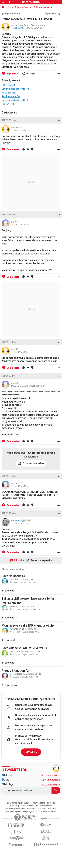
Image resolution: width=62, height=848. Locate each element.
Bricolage (8, 784)
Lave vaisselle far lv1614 (15, 100)
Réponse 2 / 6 (9, 214)
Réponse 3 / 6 (9, 342)
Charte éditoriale (39, 803)
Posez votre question (33, 463)
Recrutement (46, 806)
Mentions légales (13, 811)
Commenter (12, 149)
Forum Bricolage (25, 7)
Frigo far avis (9, 92)
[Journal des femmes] (16, 825)
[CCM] (45, 825)
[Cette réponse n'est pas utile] (33, 149)
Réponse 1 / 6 (9, 120)
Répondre (19, 560)
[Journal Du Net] (16, 832)
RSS (37, 806)
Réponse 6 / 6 (9, 513)
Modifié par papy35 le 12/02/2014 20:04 (28, 386)
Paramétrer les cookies (36, 809)
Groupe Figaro (28, 811)
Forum (10, 7)
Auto (6, 779)
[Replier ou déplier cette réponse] (58, 120)
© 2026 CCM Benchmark (46, 811)
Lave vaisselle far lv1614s (15, 88)
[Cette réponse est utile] (23, 149)
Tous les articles (26, 806)
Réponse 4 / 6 (9, 376)
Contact (13, 806)
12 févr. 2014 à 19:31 (19, 352)
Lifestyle (8, 775)
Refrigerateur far (11, 96)
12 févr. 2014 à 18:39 (19, 130)
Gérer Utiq (52, 809)
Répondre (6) (12, 73)
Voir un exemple (51, 775)
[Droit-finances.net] (45, 832)
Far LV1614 (8, 104)
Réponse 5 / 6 (9, 476)
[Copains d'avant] (16, 838)
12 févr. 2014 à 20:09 (19, 486)
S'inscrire (31, 752)
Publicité (52, 803)
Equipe (28, 803)
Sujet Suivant (51, 13)
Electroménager (44, 7)
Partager (30, 73)
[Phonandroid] (45, 844)
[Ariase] (16, 844)
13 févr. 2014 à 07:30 (33, 28)
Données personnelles (15, 809)
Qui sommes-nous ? (15, 803)
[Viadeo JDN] (45, 838)
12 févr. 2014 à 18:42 (19, 225)
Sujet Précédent (13, 13)
